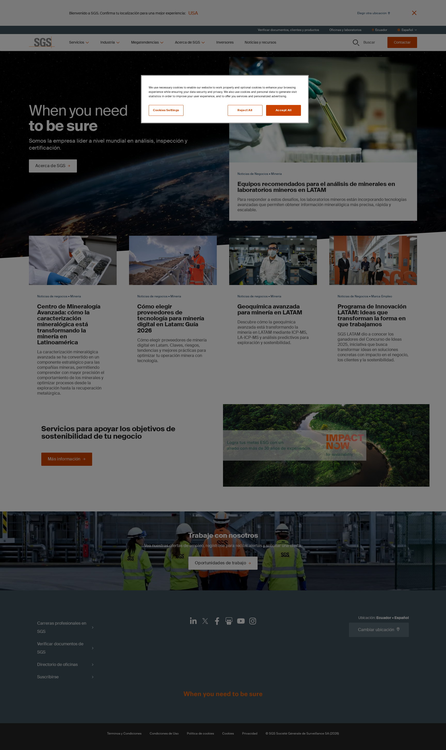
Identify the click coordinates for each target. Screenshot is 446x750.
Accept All (284, 110)
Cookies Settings (166, 110)
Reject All (244, 110)
